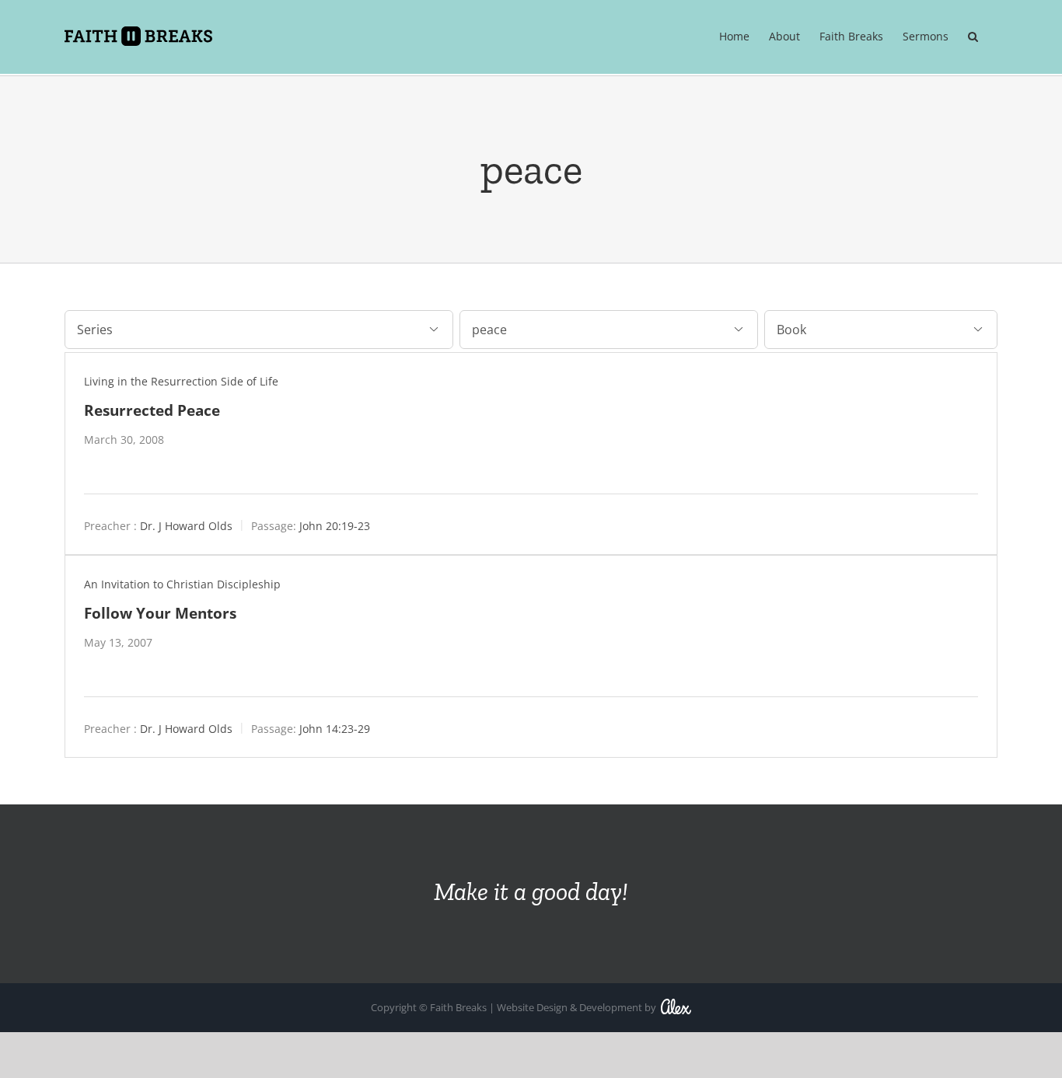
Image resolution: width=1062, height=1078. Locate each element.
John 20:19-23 (334, 525)
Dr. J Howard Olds (186, 525)
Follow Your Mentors (160, 613)
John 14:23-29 (334, 728)
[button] (973, 36)
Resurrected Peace (152, 410)
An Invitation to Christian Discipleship (182, 584)
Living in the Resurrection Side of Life (181, 381)
